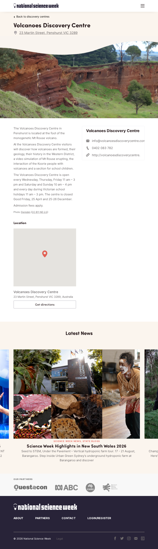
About (18, 518)
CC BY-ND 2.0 (39, 212)
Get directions (45, 304)
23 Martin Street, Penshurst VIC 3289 (48, 33)
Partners (42, 518)
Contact (69, 518)
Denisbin (25, 212)
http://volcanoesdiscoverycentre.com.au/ (122, 155)
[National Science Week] (36, 5)
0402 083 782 (102, 148)
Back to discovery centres (32, 16)
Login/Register (99, 518)
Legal (59, 538)
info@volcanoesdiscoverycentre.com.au (121, 141)
